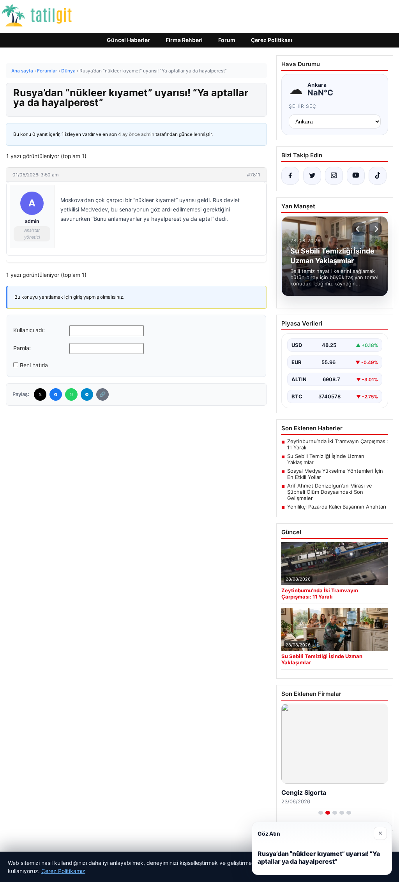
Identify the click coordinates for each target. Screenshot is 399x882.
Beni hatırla (34, 365)
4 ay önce (129, 134)
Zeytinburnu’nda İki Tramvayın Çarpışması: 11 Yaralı (337, 444)
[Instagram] (334, 176)
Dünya (68, 71)
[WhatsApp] (71, 394)
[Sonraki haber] (375, 229)
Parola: (22, 348)
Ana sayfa (22, 71)
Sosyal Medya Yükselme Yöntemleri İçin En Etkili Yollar (335, 474)
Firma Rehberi (184, 40)
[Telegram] (87, 394)
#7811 (253, 175)
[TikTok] (378, 176)
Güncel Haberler (128, 40)
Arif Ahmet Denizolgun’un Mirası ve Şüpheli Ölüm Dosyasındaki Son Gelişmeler (329, 491)
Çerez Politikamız (63, 871)
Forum (226, 40)
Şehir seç (302, 106)
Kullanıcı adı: (29, 330)
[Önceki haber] (358, 229)
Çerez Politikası (271, 40)
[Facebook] (55, 394)
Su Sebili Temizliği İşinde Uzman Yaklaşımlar (325, 459)
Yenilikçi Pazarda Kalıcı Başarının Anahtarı (336, 506)
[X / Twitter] (312, 176)
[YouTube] (356, 176)
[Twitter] (40, 394)
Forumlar (47, 71)
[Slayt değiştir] (320, 813)
